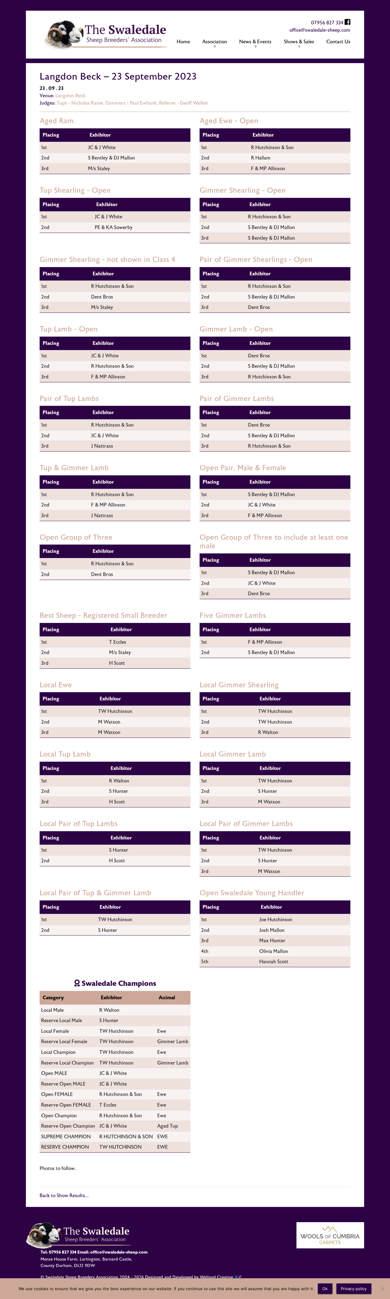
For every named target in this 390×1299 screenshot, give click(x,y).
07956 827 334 (327, 23)
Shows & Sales (299, 42)
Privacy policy (354, 1288)
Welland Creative (217, 1277)
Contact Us (338, 42)
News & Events (255, 42)
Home (183, 42)
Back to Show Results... (64, 1196)
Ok (325, 1288)
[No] (382, 1289)
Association (214, 42)
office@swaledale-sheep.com (319, 30)
